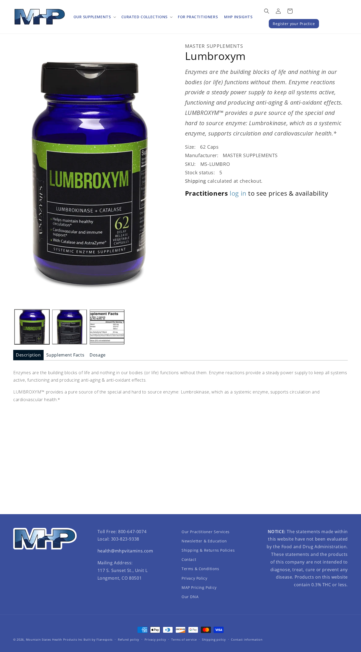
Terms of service (184, 639)
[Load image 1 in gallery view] (32, 326)
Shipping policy (214, 639)
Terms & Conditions (200, 568)
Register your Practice (294, 23)
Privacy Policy (194, 578)
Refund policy (128, 639)
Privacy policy (155, 639)
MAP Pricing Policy (199, 587)
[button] (94, 16)
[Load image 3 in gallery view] (107, 326)
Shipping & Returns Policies (208, 550)
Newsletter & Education (204, 540)
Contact (189, 559)
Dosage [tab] (98, 355)
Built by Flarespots (98, 639)
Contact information (246, 639)
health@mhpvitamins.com (125, 551)
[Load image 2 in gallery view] (69, 326)
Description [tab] (28, 355)
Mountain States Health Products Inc (54, 639)
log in (238, 193)
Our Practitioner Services (206, 531)
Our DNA (190, 596)
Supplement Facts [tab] (65, 355)
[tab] (28, 355)
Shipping (195, 181)
